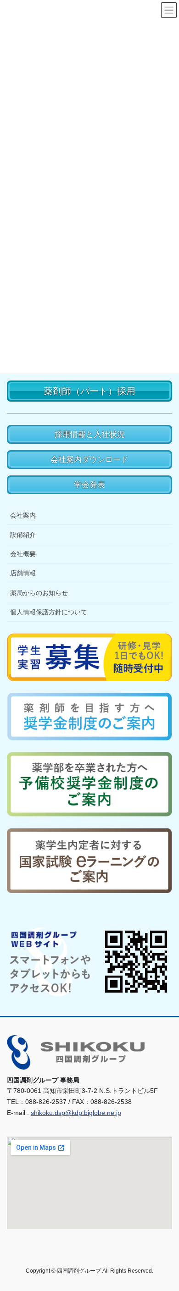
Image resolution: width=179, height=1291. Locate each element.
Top (169, 1278)
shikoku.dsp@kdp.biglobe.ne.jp (76, 1112)
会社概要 (23, 553)
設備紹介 (23, 534)
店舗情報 (23, 573)
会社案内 (23, 515)
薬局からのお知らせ (39, 592)
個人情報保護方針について (48, 612)
